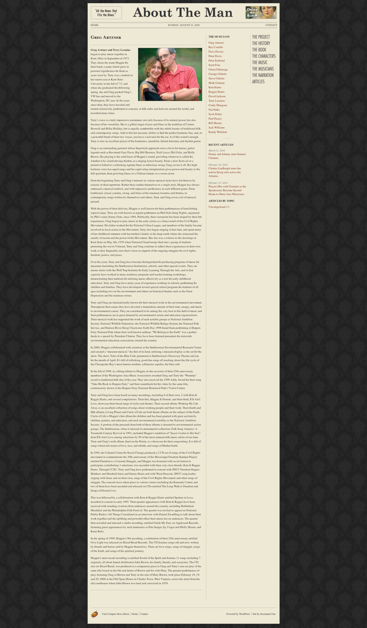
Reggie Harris (216, 92)
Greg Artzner (216, 42)
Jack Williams (217, 127)
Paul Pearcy (215, 118)
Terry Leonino (217, 101)
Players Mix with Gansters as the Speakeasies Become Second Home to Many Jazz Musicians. (227, 190)
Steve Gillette (216, 78)
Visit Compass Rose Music (115, 613)
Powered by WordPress (238, 613)
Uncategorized (217, 207)
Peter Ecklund (217, 60)
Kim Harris (215, 87)
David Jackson (217, 96)
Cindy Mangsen (218, 105)
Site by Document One (264, 613)
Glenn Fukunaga (218, 69)
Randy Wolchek (218, 132)
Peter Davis (215, 56)
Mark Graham (216, 83)
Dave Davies (216, 51)
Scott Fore (214, 65)
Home (94, 25)
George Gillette (218, 74)
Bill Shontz (215, 123)
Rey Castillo (216, 47)
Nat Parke (214, 109)
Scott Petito (215, 114)
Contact (271, 25)
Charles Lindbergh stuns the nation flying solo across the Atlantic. (225, 172)
